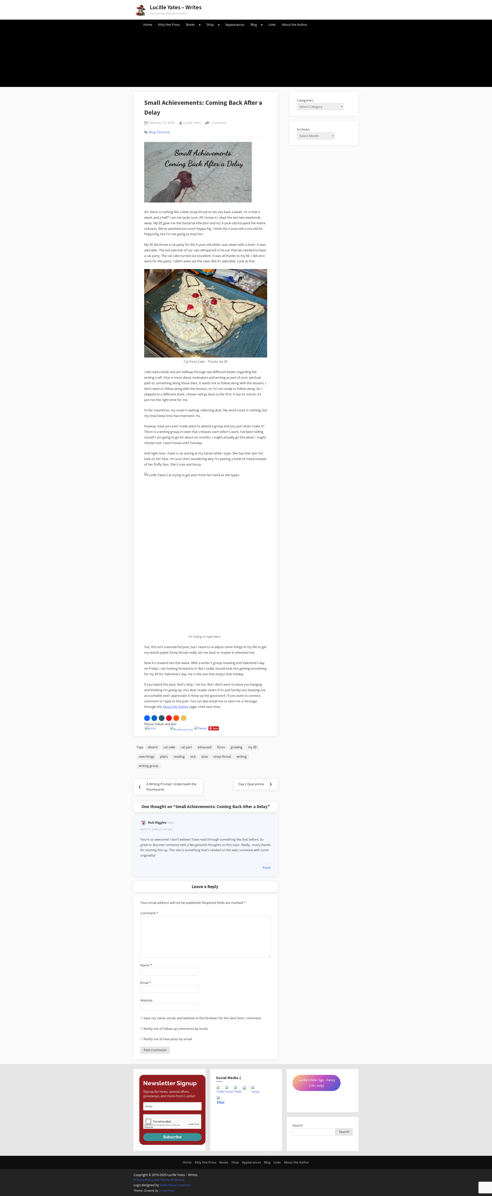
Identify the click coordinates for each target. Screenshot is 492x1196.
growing (236, 747)
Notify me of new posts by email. (168, 1039)
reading (179, 756)
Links (272, 25)
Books (190, 25)
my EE (252, 747)
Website (146, 1000)
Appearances (234, 25)
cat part (186, 747)
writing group (148, 766)
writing (242, 756)
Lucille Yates (192, 122)
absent (153, 747)
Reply (267, 867)
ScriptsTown (167, 1190)
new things (147, 756)
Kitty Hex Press (169, 25)
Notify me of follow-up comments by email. (176, 1028)
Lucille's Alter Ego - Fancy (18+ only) (316, 1083)
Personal (163, 132)
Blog (254, 25)
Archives (303, 129)
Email (145, 982)
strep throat (222, 756)
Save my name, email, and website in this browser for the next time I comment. (203, 1018)
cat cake (169, 747)
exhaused (205, 747)
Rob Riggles (157, 822)
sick (193, 756)
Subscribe (172, 1137)
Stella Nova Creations (175, 1185)
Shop (210, 25)
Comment (149, 913)
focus (221, 747)
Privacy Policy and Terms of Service (159, 1180)
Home (147, 25)
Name (146, 965)
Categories (305, 100)
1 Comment (218, 123)
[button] (147, 718)
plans (164, 756)
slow (204, 756)
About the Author (294, 25)
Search (298, 1125)
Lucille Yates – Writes (175, 7)
